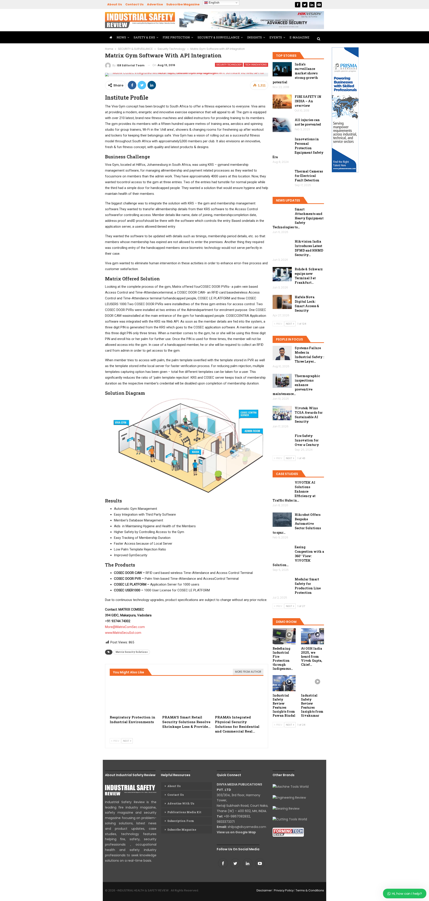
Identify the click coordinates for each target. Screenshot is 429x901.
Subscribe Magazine (183, 4)
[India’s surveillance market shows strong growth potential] (282, 69)
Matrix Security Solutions (132, 652)
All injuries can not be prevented (308, 122)
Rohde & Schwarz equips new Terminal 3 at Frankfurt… (309, 276)
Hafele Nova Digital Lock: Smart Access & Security (307, 304)
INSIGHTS (254, 37)
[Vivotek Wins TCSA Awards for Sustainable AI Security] (282, 413)
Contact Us (134, 4)
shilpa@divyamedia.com (247, 827)
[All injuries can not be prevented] (282, 125)
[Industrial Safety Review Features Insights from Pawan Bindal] (284, 683)
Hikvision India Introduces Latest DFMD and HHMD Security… (309, 248)
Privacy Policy (284, 890)
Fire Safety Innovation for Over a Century (307, 440)
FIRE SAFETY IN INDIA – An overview (308, 101)
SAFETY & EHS (144, 37)
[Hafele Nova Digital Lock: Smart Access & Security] (282, 302)
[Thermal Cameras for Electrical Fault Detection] (282, 176)
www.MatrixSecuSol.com (123, 633)
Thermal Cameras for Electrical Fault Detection (309, 175)
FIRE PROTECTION (176, 37)
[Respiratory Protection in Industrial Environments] (134, 696)
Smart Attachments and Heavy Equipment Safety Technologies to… (298, 218)
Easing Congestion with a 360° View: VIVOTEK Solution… (298, 556)
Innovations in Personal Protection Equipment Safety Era (298, 148)
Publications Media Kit (184, 812)
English (213, 2)
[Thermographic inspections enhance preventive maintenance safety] (282, 381)
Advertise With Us (180, 803)
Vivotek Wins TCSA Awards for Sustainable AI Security (309, 415)
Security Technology (229, 64)
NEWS (121, 37)
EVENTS (275, 37)
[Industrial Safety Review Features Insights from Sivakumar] (312, 683)
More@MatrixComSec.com (125, 627)
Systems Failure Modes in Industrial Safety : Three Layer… (309, 354)
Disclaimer (264, 890)
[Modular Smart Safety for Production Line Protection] (282, 584)
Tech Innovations (256, 64)
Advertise (155, 4)
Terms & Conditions (310, 890)
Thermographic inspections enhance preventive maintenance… (296, 385)
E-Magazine (299, 37)
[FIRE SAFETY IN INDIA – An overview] (282, 102)
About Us (114, 4)
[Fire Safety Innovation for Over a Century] (282, 441)
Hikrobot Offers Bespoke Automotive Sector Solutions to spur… (297, 523)
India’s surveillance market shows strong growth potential (295, 73)
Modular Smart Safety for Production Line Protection (308, 586)
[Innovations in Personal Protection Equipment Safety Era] (282, 144)
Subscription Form (180, 821)
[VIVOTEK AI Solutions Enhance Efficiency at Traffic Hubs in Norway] (282, 487)
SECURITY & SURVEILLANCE (219, 37)
